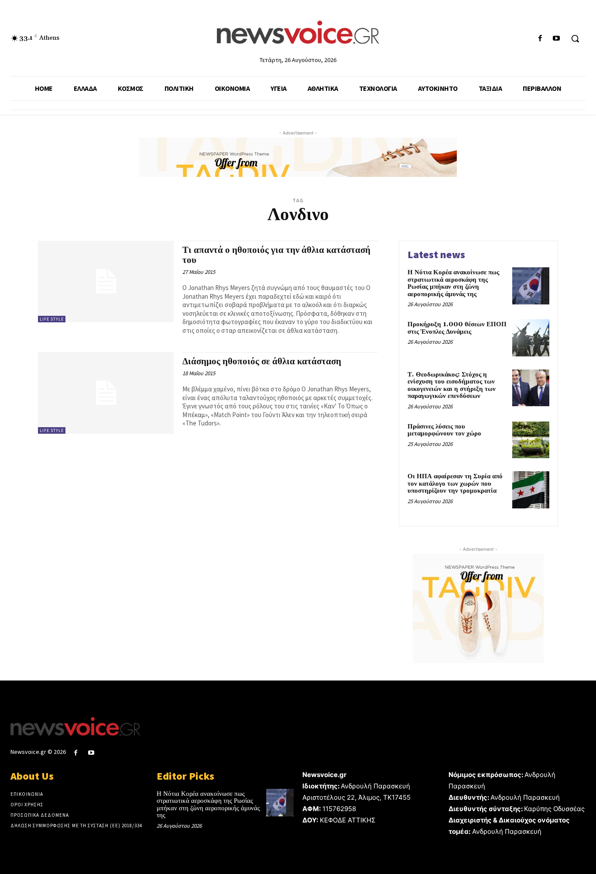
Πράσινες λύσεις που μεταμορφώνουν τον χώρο (444, 430)
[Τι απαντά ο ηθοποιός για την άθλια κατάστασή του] (106, 281)
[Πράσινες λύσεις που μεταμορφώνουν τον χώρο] (530, 440)
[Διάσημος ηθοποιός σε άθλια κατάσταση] (106, 393)
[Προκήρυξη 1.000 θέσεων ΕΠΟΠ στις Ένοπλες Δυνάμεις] (530, 337)
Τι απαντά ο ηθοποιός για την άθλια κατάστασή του (276, 255)
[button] (575, 38)
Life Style (52, 319)
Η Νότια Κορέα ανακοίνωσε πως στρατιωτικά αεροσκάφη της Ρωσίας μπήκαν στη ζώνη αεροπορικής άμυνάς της (453, 283)
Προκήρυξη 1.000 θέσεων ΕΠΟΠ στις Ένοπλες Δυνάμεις (457, 328)
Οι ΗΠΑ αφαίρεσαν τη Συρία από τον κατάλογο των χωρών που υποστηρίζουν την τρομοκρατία (455, 483)
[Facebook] (540, 39)
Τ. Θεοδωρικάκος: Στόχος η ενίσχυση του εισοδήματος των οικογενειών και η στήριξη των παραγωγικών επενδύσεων (452, 385)
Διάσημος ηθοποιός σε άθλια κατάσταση (261, 361)
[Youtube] (556, 39)
